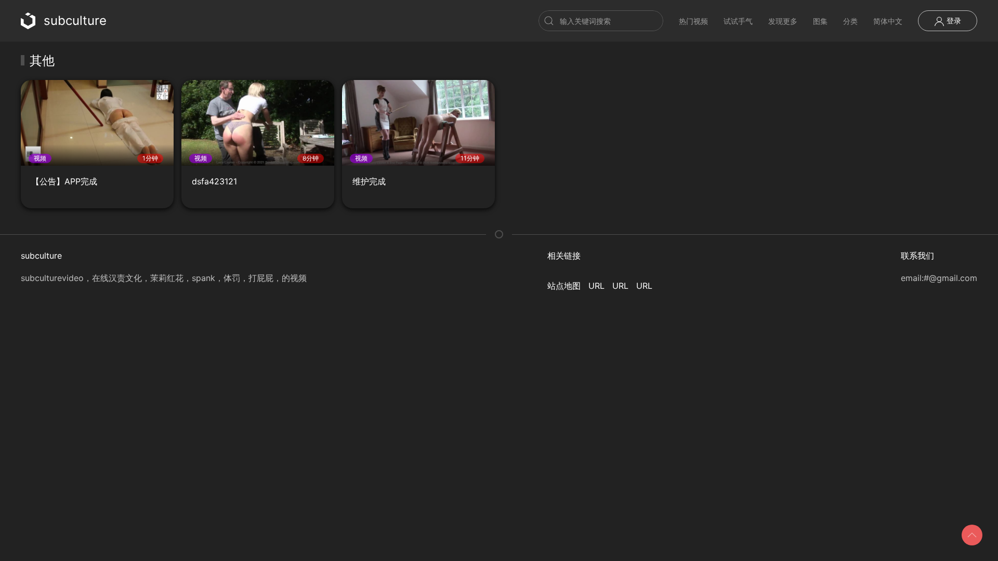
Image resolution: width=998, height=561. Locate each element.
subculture (75, 20)
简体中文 (887, 21)
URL (596, 285)
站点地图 (564, 285)
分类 (850, 21)
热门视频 (693, 21)
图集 (820, 21)
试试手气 (738, 21)
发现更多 (782, 21)
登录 (952, 20)
